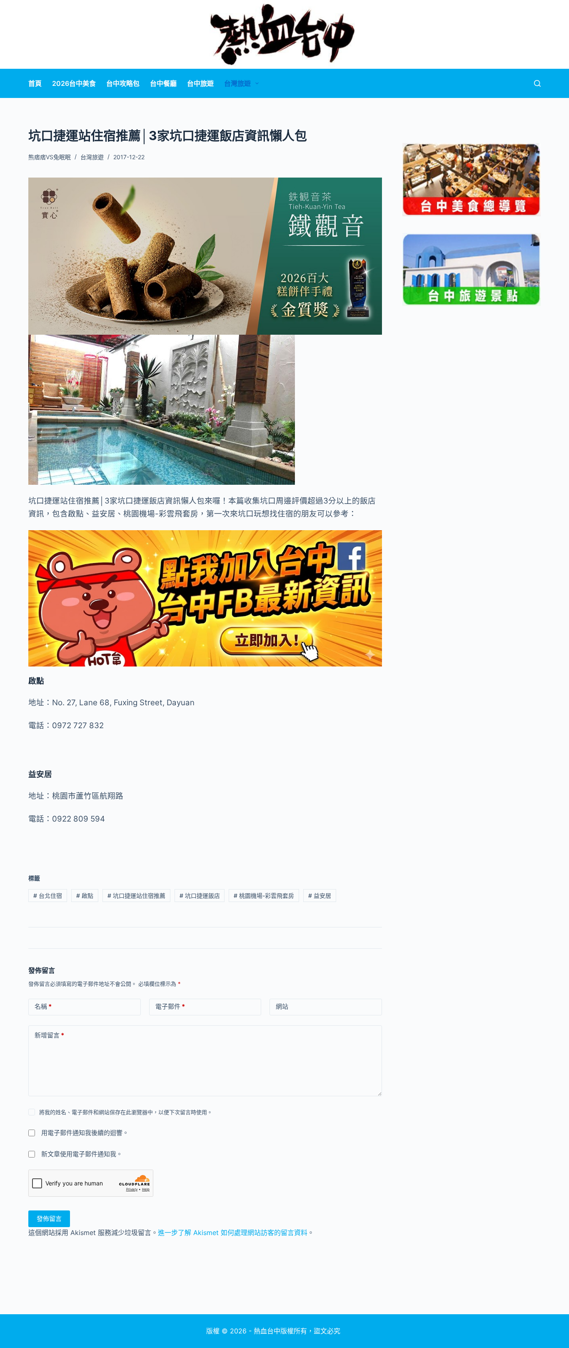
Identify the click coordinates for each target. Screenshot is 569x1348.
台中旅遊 (200, 83)
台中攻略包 (123, 83)
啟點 (84, 895)
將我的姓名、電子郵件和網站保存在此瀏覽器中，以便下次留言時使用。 (125, 1112)
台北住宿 (47, 895)
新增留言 (49, 1035)
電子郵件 (170, 1006)
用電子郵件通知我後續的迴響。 (85, 1133)
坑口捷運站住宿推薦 (136, 895)
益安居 (319, 895)
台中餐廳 (163, 83)
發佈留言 (49, 1219)
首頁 (35, 83)
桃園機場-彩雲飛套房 (264, 895)
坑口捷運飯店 (200, 895)
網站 (282, 1006)
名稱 (43, 1006)
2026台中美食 (74, 83)
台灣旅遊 (237, 83)
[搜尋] (537, 83)
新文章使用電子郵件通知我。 (81, 1154)
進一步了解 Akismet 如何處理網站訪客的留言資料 (232, 1232)
